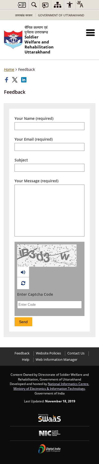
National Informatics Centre (68, 384)
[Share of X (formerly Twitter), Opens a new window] (15, 80)
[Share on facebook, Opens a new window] (7, 80)
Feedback (22, 353)
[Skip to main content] (22, 5)
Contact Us (75, 353)
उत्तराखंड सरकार (23, 15)
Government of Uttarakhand (61, 15)
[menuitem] (34, 4)
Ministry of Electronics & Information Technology (49, 388)
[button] (90, 32)
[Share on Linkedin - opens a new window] (24, 80)
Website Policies (48, 353)
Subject (21, 159)
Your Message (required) (36, 180)
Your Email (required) (34, 139)
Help (25, 359)
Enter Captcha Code (35, 294)
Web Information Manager (56, 359)
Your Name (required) (34, 118)
